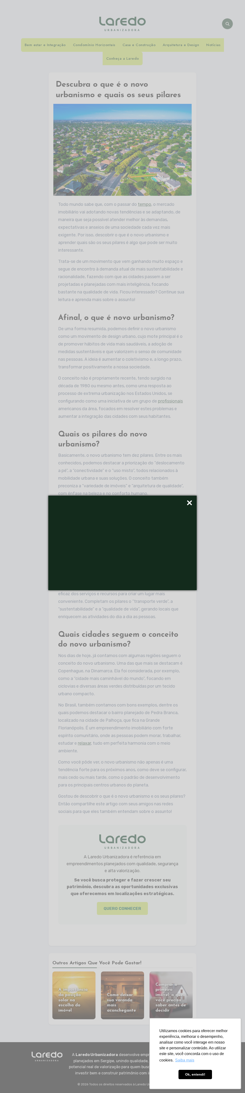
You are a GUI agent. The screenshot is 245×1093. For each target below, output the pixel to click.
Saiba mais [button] (184, 1060)
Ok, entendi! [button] (195, 1074)
